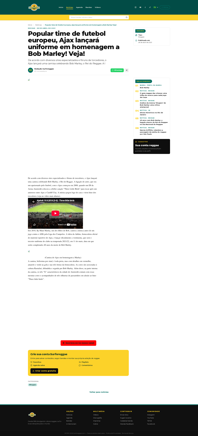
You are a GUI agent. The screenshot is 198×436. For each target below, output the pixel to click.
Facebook (151, 424)
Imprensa (96, 421)
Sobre (95, 424)
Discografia (97, 418)
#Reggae (32, 385)
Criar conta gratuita (45, 371)
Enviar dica (124, 415)
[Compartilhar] (126, 70)
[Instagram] (135, 7)
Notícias (69, 7)
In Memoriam (71, 424)
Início (61, 7)
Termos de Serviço (127, 433)
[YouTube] (140, 7)
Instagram (151, 415)
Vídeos (98, 7)
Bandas (89, 7)
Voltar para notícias (99, 392)
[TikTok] (150, 7)
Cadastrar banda (126, 421)
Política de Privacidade (113, 433)
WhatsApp (118, 70)
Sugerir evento (125, 418)
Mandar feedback (127, 424)
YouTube (150, 418)
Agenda (79, 7)
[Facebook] (145, 7)
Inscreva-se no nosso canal (78, 343)
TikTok (149, 421)
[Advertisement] (78, 158)
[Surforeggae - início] (34, 7)
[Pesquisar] (126, 17)
